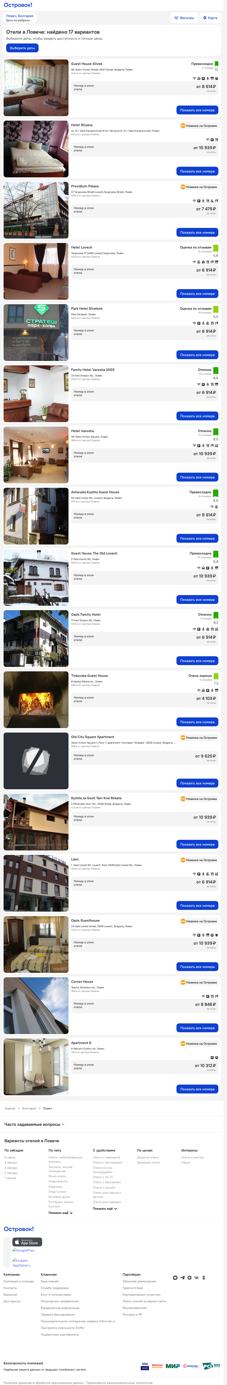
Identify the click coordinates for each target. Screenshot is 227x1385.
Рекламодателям (135, 1308)
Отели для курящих (107, 1202)
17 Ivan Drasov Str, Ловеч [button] (86, 620)
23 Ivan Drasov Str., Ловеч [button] (86, 375)
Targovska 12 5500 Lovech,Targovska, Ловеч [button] (97, 253)
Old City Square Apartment (92, 737)
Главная (10, 1108)
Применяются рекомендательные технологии (119, 1383)
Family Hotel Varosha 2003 (92, 369)
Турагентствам (133, 1288)
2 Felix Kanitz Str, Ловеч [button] (85, 559)
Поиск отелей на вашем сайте (144, 1301)
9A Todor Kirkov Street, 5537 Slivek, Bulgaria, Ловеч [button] (102, 69)
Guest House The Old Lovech (94, 553)
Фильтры (187, 18)
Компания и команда (19, 1281)
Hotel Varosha (82, 431)
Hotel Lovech (81, 247)
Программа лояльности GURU (62, 1328)
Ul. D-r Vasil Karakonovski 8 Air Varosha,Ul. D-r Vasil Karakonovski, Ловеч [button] (115, 130)
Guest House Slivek (86, 63)
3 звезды (11, 1168)
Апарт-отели (58, 1192)
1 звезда (10, 1178)
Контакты (10, 1288)
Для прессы (12, 1301)
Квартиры (56, 1187)
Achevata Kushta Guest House (95, 492)
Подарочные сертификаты (60, 1334)
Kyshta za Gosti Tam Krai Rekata (96, 798)
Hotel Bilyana (81, 125)
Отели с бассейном (107, 1182)
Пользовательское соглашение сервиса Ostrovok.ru (78, 1321)
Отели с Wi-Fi (103, 1177)
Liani (74, 859)
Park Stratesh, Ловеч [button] (83, 314)
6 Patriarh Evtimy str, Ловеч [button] (87, 1048)
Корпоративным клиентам (141, 1295)
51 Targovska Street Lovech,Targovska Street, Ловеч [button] (101, 192)
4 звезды (11, 1162)
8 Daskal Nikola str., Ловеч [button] (86, 681)
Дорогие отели (148, 1157)
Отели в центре (192, 1157)
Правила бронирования (57, 1314)
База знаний (50, 1281)
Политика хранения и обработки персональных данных (44, 1383)
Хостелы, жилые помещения (60, 1169)
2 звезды (11, 1173)
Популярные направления (59, 1301)
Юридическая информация (60, 1308)
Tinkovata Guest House (89, 675)
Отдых (185, 1162)
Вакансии (10, 1295)
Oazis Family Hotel (86, 614)
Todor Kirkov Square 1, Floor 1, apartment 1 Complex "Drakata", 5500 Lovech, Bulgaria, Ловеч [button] (124, 742)
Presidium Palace (85, 186)
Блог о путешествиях (56, 1295)
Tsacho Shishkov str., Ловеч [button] (87, 987)
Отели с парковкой (106, 1157)
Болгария (29, 1108)
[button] (20, 17)
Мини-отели (57, 1176)
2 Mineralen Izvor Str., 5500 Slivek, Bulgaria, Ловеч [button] (101, 803)
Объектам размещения (139, 1281)
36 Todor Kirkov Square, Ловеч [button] (89, 436)
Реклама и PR (132, 1314)
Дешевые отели (148, 1162)
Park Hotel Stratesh (87, 308)
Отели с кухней (104, 1187)
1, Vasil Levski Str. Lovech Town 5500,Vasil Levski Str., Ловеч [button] (106, 865)
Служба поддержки (55, 1288)
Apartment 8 (81, 1042)
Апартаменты (58, 1181)
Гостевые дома (59, 1197)
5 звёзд (9, 1157)
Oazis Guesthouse (85, 920)
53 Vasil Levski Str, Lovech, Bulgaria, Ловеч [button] (96, 498)
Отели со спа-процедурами (103, 1170)
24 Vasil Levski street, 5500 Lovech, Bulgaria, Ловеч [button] (101, 926)
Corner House (82, 981)
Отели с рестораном (107, 1162)
